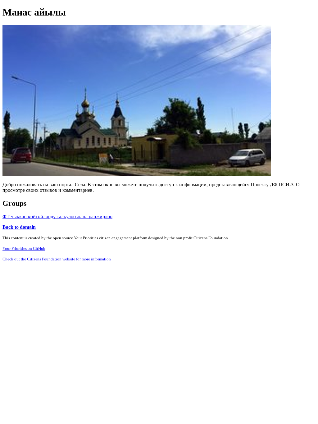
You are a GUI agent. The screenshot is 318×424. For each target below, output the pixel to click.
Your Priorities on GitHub (23, 248)
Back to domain (19, 227)
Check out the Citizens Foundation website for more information (56, 259)
